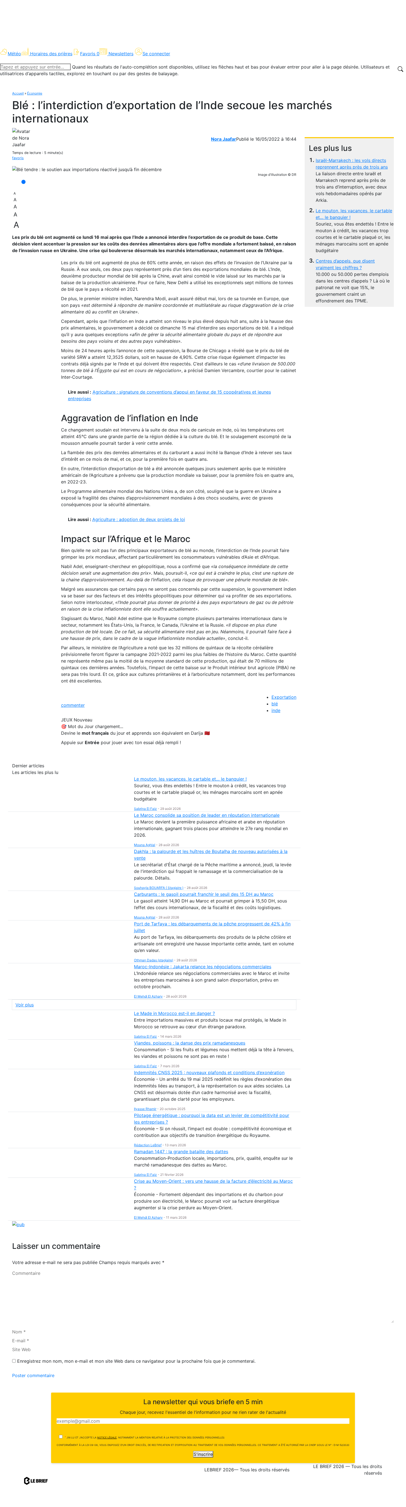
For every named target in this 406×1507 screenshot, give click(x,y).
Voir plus (24, 1005)
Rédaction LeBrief (148, 1145)
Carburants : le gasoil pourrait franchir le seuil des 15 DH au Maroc (203, 894)
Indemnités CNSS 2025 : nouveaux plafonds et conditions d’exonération (209, 1072)
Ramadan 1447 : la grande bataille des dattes (181, 1151)
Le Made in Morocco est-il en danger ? (174, 1013)
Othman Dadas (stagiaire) (153, 960)
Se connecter (156, 53)
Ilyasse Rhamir (145, 1109)
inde (275, 710)
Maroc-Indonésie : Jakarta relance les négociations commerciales (202, 966)
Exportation (283, 697)
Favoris (89, 53)
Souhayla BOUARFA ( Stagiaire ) (158, 888)
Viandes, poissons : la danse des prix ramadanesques (189, 1043)
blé (274, 704)
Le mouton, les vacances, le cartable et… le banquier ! (190, 779)
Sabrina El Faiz (145, 809)
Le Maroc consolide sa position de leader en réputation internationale (207, 815)
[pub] (18, 1224)
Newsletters (121, 53)
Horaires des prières (51, 53)
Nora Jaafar (223, 139)
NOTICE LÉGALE (107, 1437)
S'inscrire (203, 1454)
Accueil (18, 93)
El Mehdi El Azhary (148, 996)
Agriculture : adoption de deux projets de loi (138, 519)
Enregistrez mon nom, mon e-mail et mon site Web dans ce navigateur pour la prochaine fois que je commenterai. (136, 1361)
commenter (73, 705)
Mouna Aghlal (144, 845)
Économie (34, 93)
